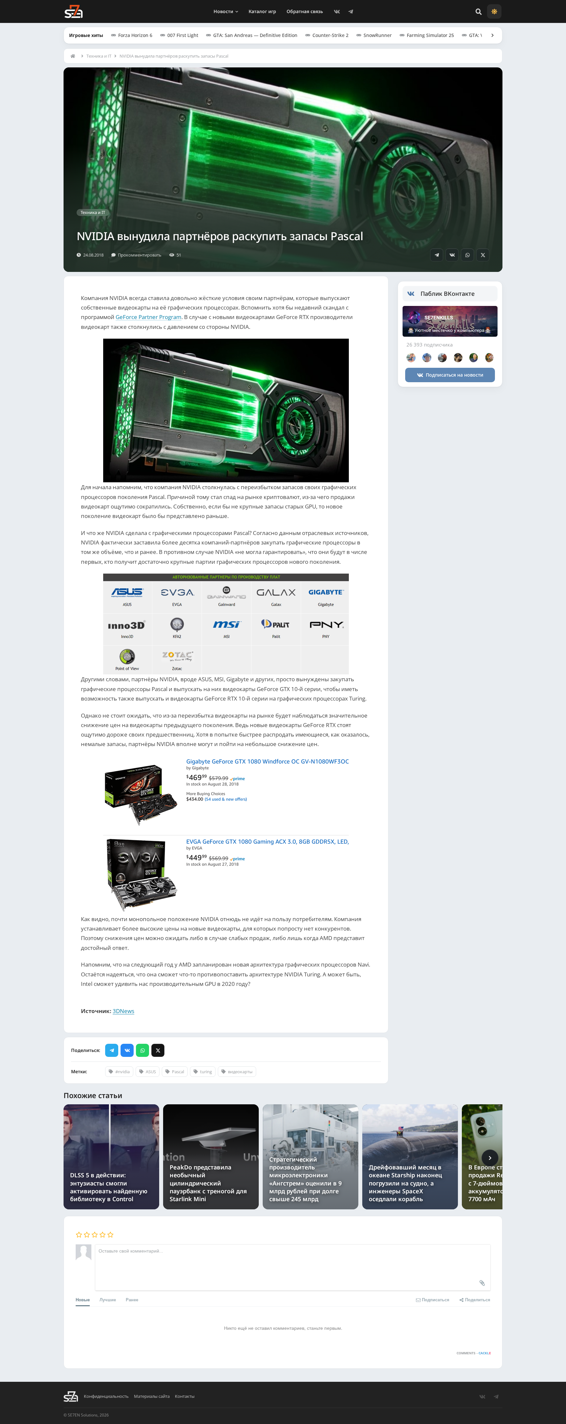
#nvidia (122, 1072)
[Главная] (74, 56)
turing (206, 1072)
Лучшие (108, 1299)
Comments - (474, 1353)
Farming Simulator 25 (430, 35)
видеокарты (240, 1072)
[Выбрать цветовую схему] (494, 11)
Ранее (132, 1299)
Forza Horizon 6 (135, 35)
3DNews (123, 1011)
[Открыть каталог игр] (489, 35)
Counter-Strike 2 (330, 35)
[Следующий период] (490, 1157)
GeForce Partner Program (148, 317)
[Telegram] (350, 11)
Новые (83, 1299)
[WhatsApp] (467, 254)
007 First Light (182, 35)
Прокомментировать (139, 255)
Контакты (185, 1396)
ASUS (151, 1072)
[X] (482, 254)
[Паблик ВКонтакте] (414, 294)
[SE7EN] (74, 11)
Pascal (178, 1072)
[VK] (336, 11)
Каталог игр (262, 11)
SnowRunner (378, 35)
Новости (223, 11)
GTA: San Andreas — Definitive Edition (255, 35)
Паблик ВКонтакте (448, 293)
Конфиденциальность (106, 1396)
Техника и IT (98, 56)
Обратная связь (305, 11)
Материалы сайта (152, 1396)
